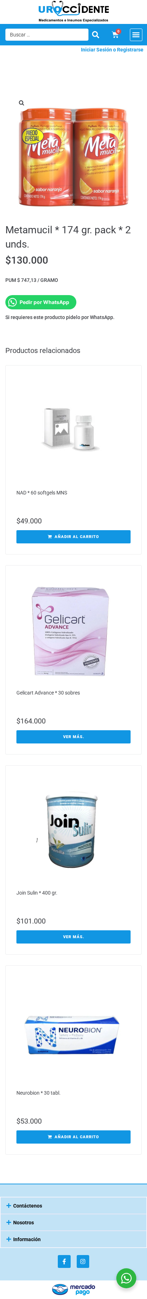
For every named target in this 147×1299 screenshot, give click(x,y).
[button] (136, 35)
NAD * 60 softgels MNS (41, 493)
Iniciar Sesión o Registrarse (112, 50)
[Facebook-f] (64, 1261)
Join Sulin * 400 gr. (36, 893)
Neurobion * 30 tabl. (38, 1093)
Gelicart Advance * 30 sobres (48, 693)
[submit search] (95, 34)
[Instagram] (83, 1261)
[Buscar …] (46, 35)
